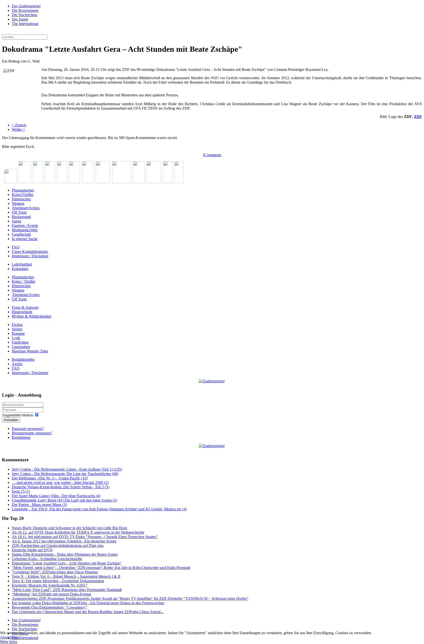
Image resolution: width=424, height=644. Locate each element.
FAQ (16, 247)
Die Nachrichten (24, 15)
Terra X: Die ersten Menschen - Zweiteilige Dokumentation (58, 581)
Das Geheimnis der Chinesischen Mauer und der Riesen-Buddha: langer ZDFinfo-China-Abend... (87, 612)
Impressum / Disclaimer (30, 256)
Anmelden (11, 420)
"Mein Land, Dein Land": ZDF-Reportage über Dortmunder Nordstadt (67, 590)
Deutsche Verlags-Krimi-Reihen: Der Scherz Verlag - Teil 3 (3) (60, 487)
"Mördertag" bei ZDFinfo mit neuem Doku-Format (51, 594)
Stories (17, 329)
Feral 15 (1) (21, 491)
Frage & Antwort (25, 307)
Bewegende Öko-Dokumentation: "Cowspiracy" (49, 607)
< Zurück (19, 125)
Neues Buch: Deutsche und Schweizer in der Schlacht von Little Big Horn (69, 528)
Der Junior (20, 19)
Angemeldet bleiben (17, 415)
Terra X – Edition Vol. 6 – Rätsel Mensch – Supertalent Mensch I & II (66, 576)
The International (25, 24)
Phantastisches (23, 190)
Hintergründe (22, 312)
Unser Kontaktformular (30, 251)
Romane (18, 333)
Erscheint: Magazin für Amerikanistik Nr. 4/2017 (49, 585)
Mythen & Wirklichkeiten (31, 316)
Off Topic (19, 212)
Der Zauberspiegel (26, 6)
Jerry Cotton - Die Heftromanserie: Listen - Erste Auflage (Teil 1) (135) (67, 469)
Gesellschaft (21, 234)
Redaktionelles (23, 359)
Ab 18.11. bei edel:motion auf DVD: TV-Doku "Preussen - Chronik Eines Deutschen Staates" (85, 537)
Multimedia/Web (25, 230)
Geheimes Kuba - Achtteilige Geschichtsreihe (47, 559)
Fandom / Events (25, 225)
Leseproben (21, 347)
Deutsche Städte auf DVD (32, 550)
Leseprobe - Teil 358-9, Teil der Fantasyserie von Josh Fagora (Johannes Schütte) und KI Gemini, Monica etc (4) (99, 509)
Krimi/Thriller (22, 195)
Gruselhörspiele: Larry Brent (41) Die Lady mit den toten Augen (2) (64, 500)
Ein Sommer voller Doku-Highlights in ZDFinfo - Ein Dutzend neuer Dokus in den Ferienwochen (88, 603)
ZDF (418, 117)
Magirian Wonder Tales (30, 351)
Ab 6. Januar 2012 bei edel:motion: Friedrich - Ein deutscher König (64, 541)
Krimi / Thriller (23, 281)
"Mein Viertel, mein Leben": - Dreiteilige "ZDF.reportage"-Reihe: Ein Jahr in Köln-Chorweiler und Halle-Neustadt (101, 568)
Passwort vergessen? (28, 428)
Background (21, 217)
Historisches (21, 199)
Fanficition (20, 342)
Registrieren (21, 437)
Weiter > (18, 129)
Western (18, 203)
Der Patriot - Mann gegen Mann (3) (39, 504)
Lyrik (16, 338)
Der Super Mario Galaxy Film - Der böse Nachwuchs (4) (56, 496)
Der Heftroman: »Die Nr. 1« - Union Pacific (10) (50, 478)
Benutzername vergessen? (32, 433)
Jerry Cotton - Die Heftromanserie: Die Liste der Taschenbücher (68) (65, 474)
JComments (212, 155)
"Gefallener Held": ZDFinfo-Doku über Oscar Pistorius (55, 572)
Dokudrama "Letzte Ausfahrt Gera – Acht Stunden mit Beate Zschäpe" (67, 563)
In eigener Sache (25, 239)
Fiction (17, 324)
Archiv (17, 364)
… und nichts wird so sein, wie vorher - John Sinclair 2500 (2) (60, 482)
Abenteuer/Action (26, 208)
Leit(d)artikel (22, 264)
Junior (16, 221)
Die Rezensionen (25, 10)
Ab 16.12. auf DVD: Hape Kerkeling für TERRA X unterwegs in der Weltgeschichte (78, 532)
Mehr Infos (8, 642)
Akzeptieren (9, 637)
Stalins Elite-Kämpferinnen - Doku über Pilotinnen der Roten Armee (65, 554)
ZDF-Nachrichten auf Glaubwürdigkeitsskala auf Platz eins (58, 545)
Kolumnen (20, 269)
